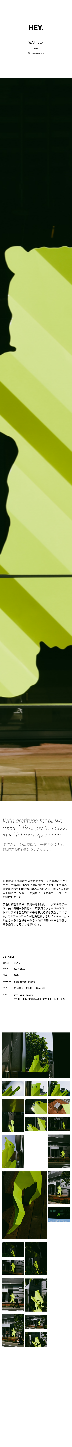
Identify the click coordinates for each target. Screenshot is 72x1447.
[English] (64, 1445)
